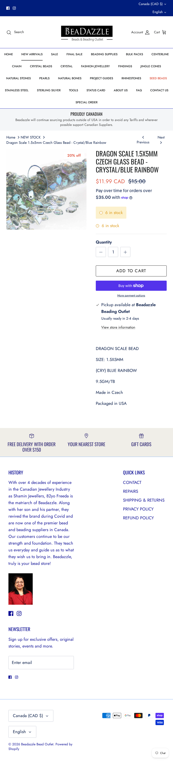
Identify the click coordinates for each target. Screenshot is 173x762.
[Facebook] (7, 8)
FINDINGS (125, 66)
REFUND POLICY (138, 518)
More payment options (131, 295)
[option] (46, 189)
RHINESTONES (131, 78)
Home (10, 137)
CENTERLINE (160, 54)
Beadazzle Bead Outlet (37, 744)
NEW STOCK (31, 137)
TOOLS (73, 90)
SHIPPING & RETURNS (144, 500)
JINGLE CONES (151, 66)
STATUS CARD (95, 90)
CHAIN (17, 66)
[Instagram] (14, 8)
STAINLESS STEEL (16, 90)
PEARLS (44, 78)
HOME (8, 54)
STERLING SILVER (49, 90)
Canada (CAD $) (151, 3)
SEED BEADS (158, 78)
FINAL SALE (74, 54)
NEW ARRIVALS (32, 54)
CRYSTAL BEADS (41, 66)
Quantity (104, 242)
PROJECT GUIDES (101, 78)
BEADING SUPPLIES (104, 54)
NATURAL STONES (18, 78)
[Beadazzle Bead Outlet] (87, 32)
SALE (54, 54)
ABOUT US (121, 90)
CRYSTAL (67, 66)
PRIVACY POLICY (138, 509)
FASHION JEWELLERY (95, 66)
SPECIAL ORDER (86, 102)
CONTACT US (159, 90)
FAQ (139, 90)
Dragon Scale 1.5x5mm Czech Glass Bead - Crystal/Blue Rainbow (56, 142)
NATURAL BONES (69, 78)
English (158, 11)
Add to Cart (131, 271)
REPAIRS (130, 491)
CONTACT (132, 482)
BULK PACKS (134, 54)
